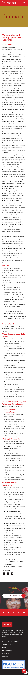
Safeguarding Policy (7, 644)
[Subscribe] (23, 596)
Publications (5, 653)
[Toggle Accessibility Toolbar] (24, 671)
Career (4, 647)
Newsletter (5, 656)
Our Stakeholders (7, 650)
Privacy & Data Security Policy (10, 641)
